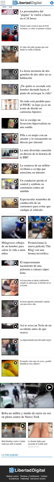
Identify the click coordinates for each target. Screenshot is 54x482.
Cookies (44, 476)
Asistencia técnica (37, 478)
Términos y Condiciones (29, 476)
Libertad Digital (27, 3)
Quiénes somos (12, 476)
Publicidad (24, 478)
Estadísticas (14, 478)
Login (51, 3)
